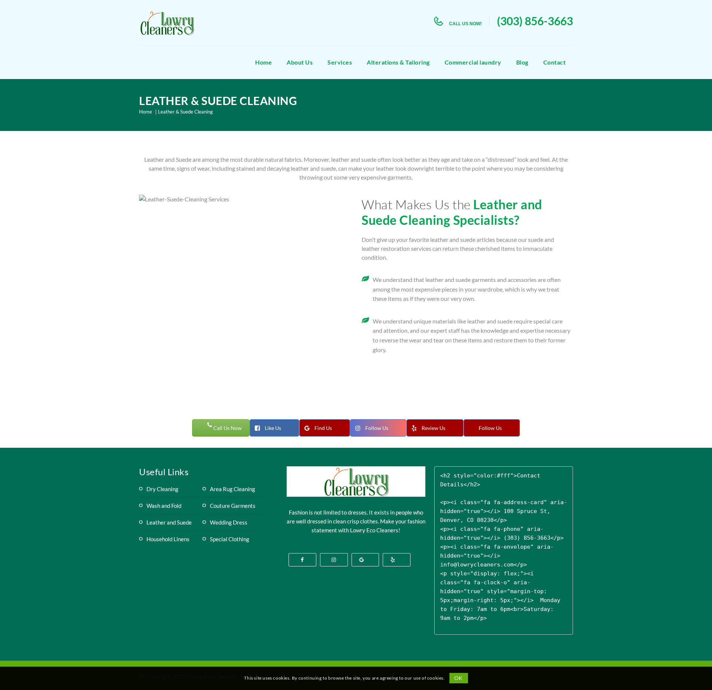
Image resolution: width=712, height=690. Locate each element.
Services (339, 62)
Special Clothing (229, 539)
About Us (300, 62)
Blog (522, 62)
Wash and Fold (163, 505)
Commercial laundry (473, 62)
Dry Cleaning (162, 489)
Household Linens (167, 539)
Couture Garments (233, 505)
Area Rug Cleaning (232, 489)
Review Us (433, 428)
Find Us (323, 428)
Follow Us (376, 428)
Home (263, 62)
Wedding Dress (228, 522)
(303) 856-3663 (535, 20)
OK (458, 678)
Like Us (273, 428)
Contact (554, 62)
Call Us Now (227, 428)
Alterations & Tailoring (398, 62)
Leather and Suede (169, 522)
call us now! (465, 23)
